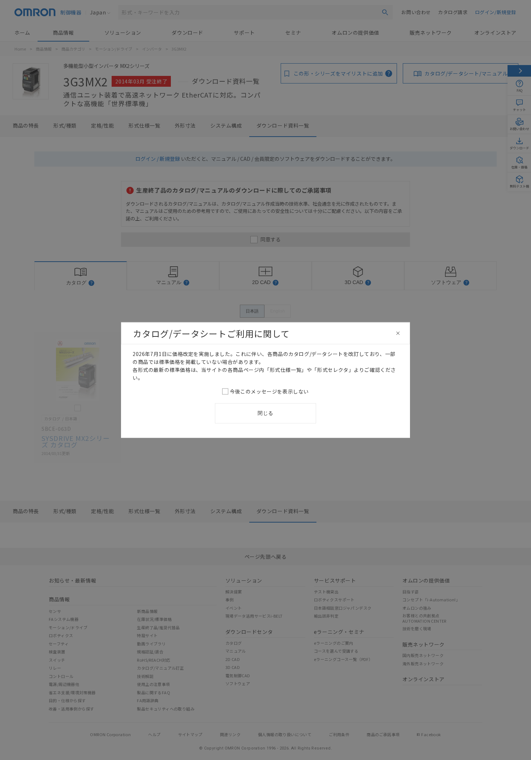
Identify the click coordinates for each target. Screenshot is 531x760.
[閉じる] (398, 333)
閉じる (265, 413)
